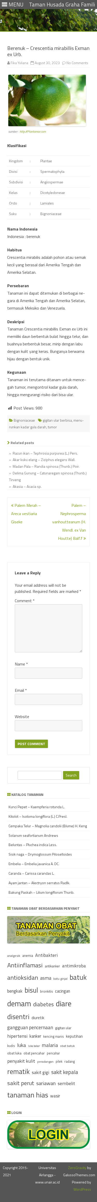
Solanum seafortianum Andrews (33, 835)
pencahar (53, 1053)
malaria (50, 1045)
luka (21, 1045)
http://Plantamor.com (33, 131)
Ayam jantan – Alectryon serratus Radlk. (39, 882)
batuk (78, 977)
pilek (59, 1061)
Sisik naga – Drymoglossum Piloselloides (40, 854)
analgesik (13, 955)
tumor (52, 427)
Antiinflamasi (25, 965)
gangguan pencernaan (30, 1027)
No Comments (77, 62)
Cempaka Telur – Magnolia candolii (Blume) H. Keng (48, 826)
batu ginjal (60, 978)
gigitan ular (63, 1027)
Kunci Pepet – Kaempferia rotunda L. (37, 806)
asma (45, 978)
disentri (18, 1016)
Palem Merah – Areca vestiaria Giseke (26, 513)
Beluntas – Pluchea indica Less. (33, 844)
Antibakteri (46, 955)
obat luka (14, 1053)
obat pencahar (34, 1053)
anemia (27, 955)
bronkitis (46, 991)
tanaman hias (27, 1094)
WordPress (82, 1189)
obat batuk (67, 1045)
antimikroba (74, 965)
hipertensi (17, 1036)
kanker (35, 1036)
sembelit (66, 1083)
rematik (18, 1071)
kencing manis (53, 1036)
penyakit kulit (21, 1060)
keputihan (74, 1036)
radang (69, 1061)
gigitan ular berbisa (57, 420)
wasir (55, 1096)
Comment (25, 601)
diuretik (38, 1018)
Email (21, 690)
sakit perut (20, 1083)
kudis (11, 1045)
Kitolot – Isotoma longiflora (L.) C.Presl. (38, 816)
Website (22, 716)
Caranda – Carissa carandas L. (31, 873)
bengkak (15, 991)
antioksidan (22, 977)
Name (21, 664)
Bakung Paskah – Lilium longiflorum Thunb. (41, 892)
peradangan (45, 1061)
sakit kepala (64, 1072)
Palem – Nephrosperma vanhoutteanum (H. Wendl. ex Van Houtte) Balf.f (69, 521)
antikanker (52, 966)
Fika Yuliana (19, 62)
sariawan (46, 1083)
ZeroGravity (77, 1167)
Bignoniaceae (24, 420)
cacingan (62, 991)
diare (63, 1003)
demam (19, 1003)
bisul (31, 990)
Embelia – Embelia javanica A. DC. (34, 863)
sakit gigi (40, 1072)
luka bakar (34, 1046)
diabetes (43, 1004)
